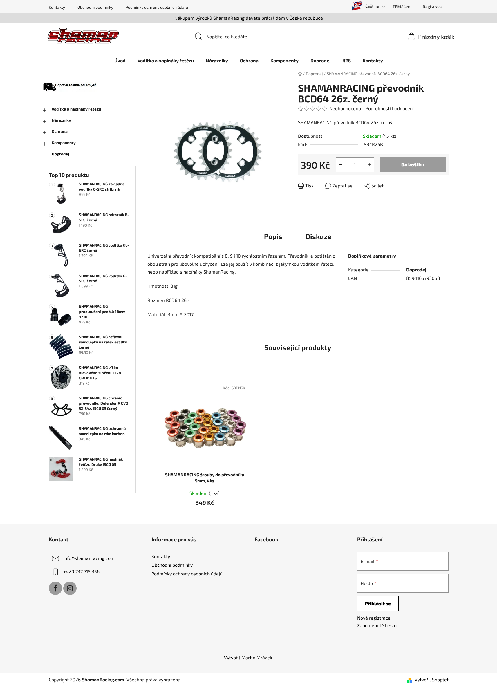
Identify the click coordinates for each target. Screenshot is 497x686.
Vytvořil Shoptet (432, 679)
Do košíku (412, 164)
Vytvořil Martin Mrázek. (248, 657)
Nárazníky (61, 119)
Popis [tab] (273, 236)
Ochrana (60, 131)
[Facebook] (55, 588)
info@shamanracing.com (89, 558)
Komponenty (64, 142)
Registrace (433, 6)
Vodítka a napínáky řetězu (76, 108)
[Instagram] (70, 588)
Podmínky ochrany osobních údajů (157, 7)
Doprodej (60, 153)
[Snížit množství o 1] (340, 165)
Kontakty (57, 7)
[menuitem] (120, 60)
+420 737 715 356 (81, 571)
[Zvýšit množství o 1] (369, 165)
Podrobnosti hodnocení (390, 108)
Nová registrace (374, 617)
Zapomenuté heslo (377, 625)
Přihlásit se (378, 603)
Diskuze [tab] (319, 236)
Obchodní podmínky (95, 7)
